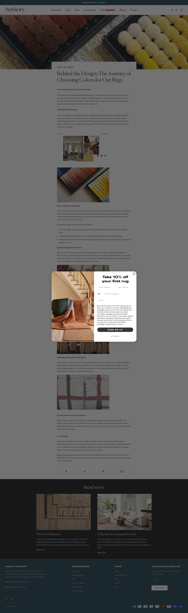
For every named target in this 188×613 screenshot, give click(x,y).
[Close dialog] (134, 273)
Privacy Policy (110, 324)
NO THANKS (115, 336)
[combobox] (100, 294)
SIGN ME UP (115, 330)
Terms (120, 324)
